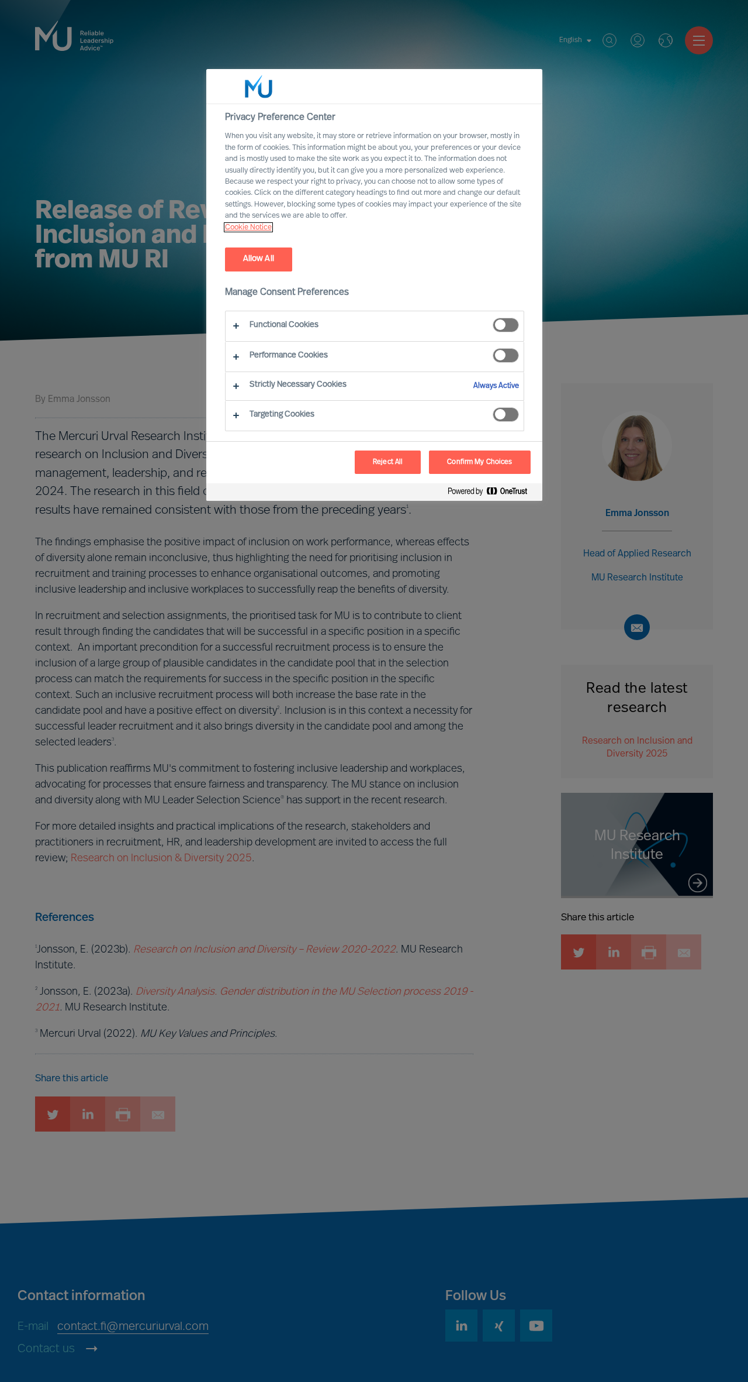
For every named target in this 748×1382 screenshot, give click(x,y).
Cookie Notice (248, 227)
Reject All (388, 462)
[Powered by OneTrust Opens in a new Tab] (492, 493)
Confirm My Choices (479, 462)
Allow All (258, 259)
